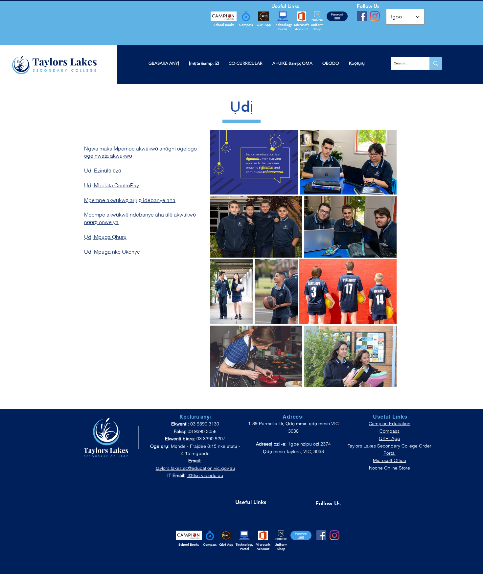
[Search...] (435, 63)
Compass (390, 431)
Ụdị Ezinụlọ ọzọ (102, 170)
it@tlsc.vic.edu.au (205, 475)
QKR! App (389, 438)
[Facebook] (362, 16)
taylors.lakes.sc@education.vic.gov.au (195, 468)
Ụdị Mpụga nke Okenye (112, 251)
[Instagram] (375, 16)
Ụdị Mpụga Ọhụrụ (105, 237)
